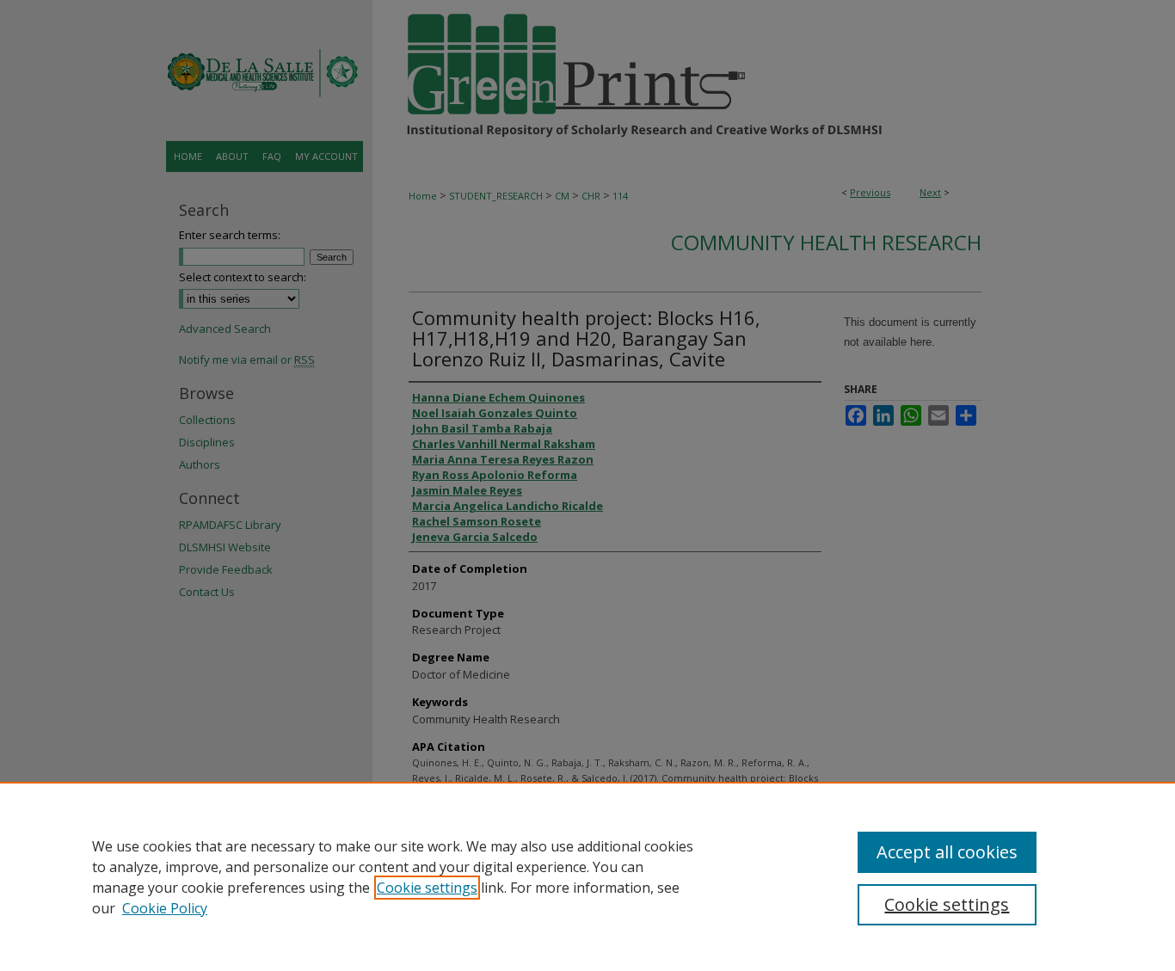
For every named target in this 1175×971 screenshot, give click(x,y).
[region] (587, 876)
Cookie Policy (164, 908)
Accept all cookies (947, 851)
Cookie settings (427, 887)
